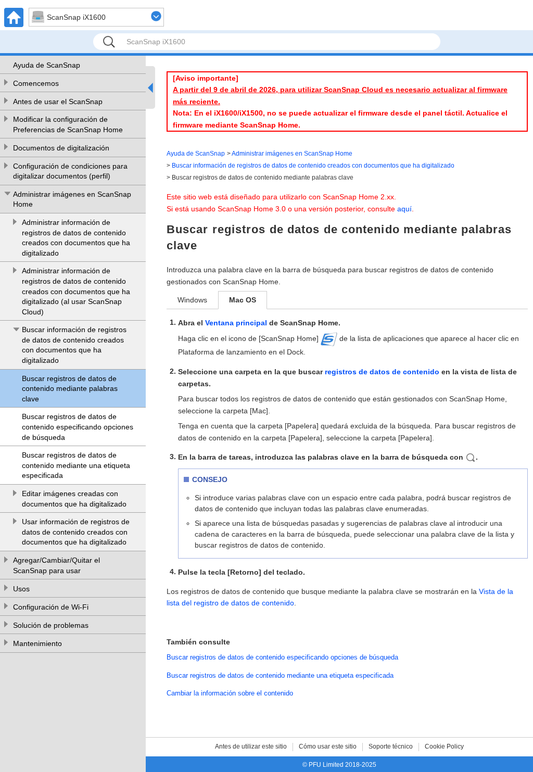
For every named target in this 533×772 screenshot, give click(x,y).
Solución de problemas (50, 625)
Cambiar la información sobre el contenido (230, 693)
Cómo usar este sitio (328, 746)
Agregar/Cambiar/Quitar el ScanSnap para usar (56, 565)
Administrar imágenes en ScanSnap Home (72, 199)
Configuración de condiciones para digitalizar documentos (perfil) (70, 171)
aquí (404, 209)
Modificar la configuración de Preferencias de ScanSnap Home (68, 124)
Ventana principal (236, 323)
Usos (21, 589)
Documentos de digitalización (61, 148)
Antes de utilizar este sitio (251, 746)
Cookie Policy (444, 746)
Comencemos (36, 83)
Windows (192, 300)
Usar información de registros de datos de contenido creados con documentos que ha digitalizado (76, 531)
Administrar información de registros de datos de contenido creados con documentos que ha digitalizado (76, 237)
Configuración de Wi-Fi (50, 607)
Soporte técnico (391, 746)
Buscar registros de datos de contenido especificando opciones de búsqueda (77, 426)
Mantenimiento (37, 643)
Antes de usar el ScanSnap (58, 101)
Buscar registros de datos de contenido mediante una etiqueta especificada (76, 465)
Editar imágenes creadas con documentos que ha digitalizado (74, 498)
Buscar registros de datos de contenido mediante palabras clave (70, 388)
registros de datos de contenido (382, 372)
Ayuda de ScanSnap (46, 65)
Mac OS (242, 300)
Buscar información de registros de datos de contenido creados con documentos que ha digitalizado (74, 344)
